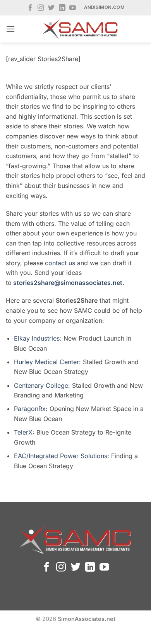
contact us (60, 263)
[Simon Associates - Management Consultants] (80, 29)
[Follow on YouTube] (72, 8)
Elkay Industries (37, 338)
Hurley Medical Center (46, 362)
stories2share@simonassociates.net (67, 282)
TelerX (23, 432)
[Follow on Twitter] (51, 8)
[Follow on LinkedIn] (62, 8)
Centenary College (41, 385)
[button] (10, 28)
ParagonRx (30, 409)
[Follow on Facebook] (30, 8)
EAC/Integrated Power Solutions (60, 456)
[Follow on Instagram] (41, 8)
